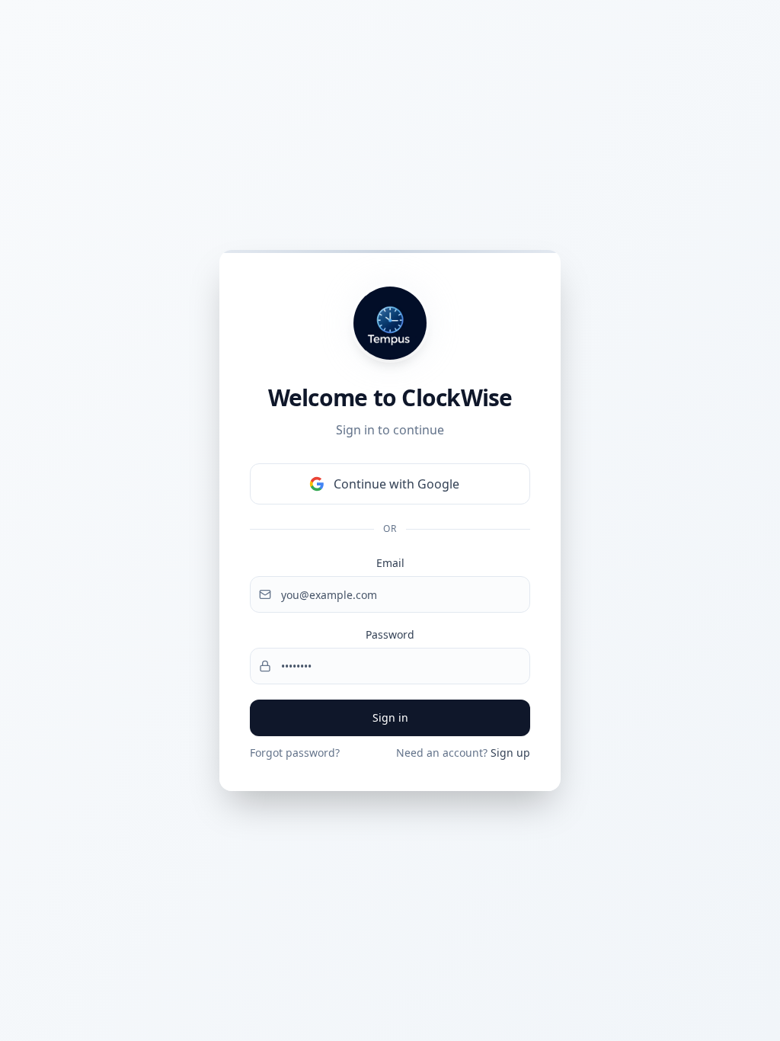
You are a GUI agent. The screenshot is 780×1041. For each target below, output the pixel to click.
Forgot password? (295, 752)
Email (390, 563)
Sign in (390, 717)
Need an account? (463, 752)
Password (390, 634)
